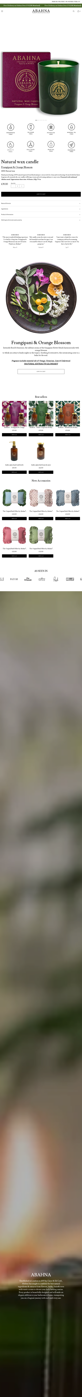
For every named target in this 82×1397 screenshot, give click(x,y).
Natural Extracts (6, 203)
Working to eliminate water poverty (11, 220)
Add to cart (14, 434)
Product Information (7, 214)
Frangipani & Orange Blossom (16, 167)
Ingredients (4, 209)
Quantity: (13, 183)
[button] (73, 11)
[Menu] (3, 11)
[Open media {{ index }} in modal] (41, 63)
